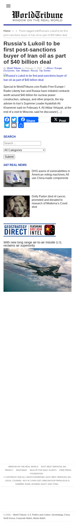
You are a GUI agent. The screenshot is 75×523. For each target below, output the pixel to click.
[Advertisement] (37, 340)
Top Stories (45, 70)
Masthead (21, 470)
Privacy (9, 470)
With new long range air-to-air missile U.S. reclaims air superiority (32, 244)
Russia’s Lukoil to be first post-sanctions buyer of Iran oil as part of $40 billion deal (34, 52)
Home (6, 30)
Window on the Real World (23, 467)
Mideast (25, 70)
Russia (34, 70)
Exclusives (9, 70)
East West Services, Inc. (54, 467)
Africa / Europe (54, 68)
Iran (18, 70)
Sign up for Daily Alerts (43, 470)
